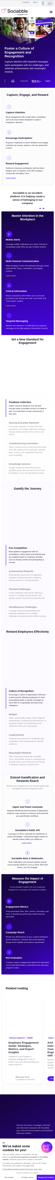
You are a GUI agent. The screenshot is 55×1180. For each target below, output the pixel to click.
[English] (44, 3)
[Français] (50, 3)
